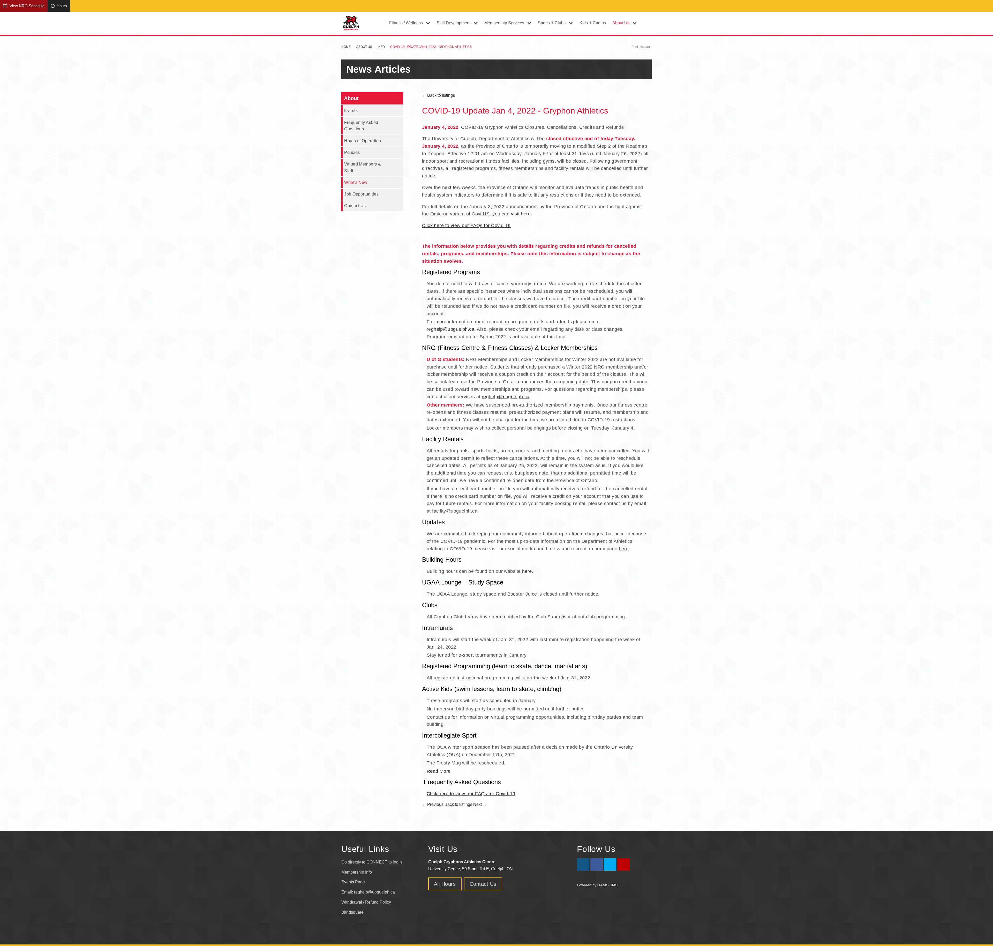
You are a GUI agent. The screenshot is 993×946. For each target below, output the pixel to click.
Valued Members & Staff (362, 167)
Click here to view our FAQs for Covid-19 (466, 225)
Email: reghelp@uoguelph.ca (368, 892)
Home (346, 46)
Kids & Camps (593, 23)
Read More (439, 771)
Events (351, 110)
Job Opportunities (361, 194)
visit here (521, 213)
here (624, 548)
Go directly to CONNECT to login (371, 862)
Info (381, 46)
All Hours (445, 884)
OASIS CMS (607, 885)
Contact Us (355, 205)
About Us (364, 46)
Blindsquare (353, 912)
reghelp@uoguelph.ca (451, 329)
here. (527, 571)
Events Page (353, 882)
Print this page (641, 47)
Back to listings (438, 95)
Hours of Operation (362, 140)
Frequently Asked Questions (361, 125)
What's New (355, 182)
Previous (432, 804)
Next (480, 804)
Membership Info (356, 872)
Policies (352, 152)
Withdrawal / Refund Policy (366, 902)
